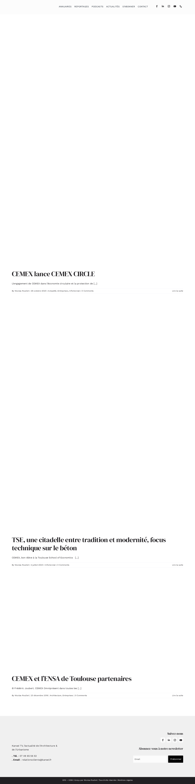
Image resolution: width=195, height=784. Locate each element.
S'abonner (176, 759)
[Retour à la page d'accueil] (26, 6)
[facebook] (157, 6)
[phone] (181, 6)
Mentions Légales (125, 780)
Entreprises (63, 291)
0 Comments (88, 291)
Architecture (56, 695)
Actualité (52, 291)
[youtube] (175, 6)
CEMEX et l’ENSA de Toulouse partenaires (71, 678)
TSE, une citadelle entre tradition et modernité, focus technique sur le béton (89, 544)
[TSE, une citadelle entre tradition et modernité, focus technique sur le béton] (97, 417)
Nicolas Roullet (22, 291)
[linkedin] (163, 6)
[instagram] (169, 6)
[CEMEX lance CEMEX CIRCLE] (97, 144)
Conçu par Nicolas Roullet (85, 780)
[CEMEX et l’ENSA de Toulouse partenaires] (97, 623)
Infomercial (74, 291)
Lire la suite (177, 291)
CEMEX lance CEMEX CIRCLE (53, 273)
